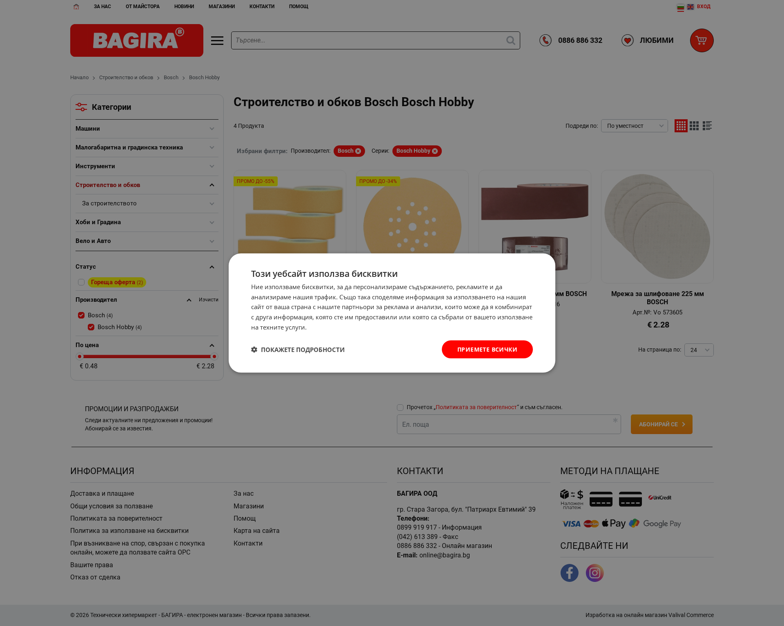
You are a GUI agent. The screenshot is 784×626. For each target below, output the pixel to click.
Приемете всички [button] (487, 349)
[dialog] (392, 313)
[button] (298, 349)
